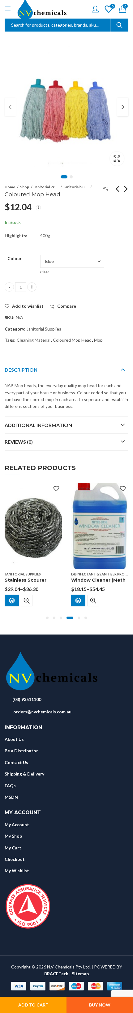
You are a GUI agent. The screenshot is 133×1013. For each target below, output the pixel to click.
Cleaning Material (33, 340)
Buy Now (99, 1004)
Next (122, 107)
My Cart (13, 847)
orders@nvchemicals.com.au (42, 711)
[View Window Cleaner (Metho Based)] (99, 525)
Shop (24, 187)
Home (10, 187)
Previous (10, 107)
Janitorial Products (46, 187)
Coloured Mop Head (72, 340)
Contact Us (16, 762)
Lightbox (117, 159)
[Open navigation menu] (8, 9)
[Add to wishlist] (56, 488)
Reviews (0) (19, 442)
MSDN (11, 797)
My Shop (13, 836)
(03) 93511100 (26, 699)
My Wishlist (17, 870)
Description (21, 370)
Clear (44, 272)
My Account (17, 824)
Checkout (15, 859)
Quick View (26, 600)
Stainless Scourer (25, 580)
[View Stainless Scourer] (33, 525)
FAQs (10, 785)
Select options (12, 600)
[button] (47, 618)
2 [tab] (71, 176)
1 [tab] (64, 176)
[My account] (95, 9)
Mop (98, 340)
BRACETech (56, 973)
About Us (14, 739)
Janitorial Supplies (76, 187)
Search (119, 25)
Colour (14, 258)
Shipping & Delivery (24, 773)
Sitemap (80, 973)
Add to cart (33, 1004)
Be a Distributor (21, 750)
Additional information (38, 425)
